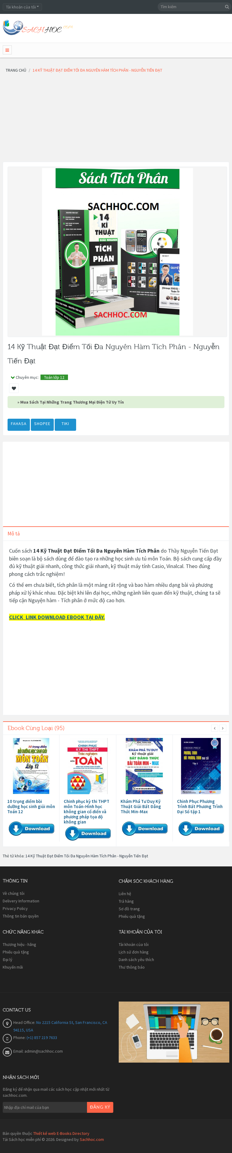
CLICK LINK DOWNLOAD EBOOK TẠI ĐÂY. (57, 617)
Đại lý (7, 959)
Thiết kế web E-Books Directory (61, 1133)
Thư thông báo (132, 967)
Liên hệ (125, 893)
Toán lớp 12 (54, 377)
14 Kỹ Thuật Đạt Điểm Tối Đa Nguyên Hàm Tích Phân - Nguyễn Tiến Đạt (86, 856)
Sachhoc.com (92, 1139)
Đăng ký (100, 1107)
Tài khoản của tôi (134, 944)
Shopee (42, 423)
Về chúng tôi (13, 893)
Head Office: (24, 1022)
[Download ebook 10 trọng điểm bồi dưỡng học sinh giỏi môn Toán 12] (31, 766)
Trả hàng (126, 901)
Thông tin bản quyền (21, 916)
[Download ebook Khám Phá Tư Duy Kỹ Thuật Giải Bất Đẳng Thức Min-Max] (144, 766)
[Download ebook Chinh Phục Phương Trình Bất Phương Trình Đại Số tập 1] (201, 766)
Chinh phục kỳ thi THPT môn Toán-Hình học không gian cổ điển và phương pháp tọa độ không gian (86, 811)
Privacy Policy (15, 908)
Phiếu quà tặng (132, 916)
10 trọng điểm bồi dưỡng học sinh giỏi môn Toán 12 (31, 806)
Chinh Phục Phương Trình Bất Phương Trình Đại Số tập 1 (200, 806)
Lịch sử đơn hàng (134, 952)
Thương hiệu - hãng (19, 944)
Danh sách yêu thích (136, 959)
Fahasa (19, 423)
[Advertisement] (116, 119)
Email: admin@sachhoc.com (38, 1051)
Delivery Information (21, 901)
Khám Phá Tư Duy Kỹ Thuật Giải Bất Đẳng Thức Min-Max (141, 806)
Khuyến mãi (13, 967)
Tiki (65, 423)
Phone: (20, 1037)
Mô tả (14, 533)
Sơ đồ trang (129, 908)
